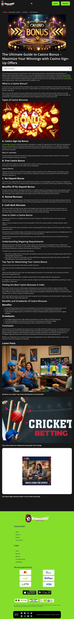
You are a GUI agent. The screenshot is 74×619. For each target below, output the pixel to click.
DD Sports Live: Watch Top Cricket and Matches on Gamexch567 (23, 394)
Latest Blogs (19, 562)
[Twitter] (31, 613)
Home (17, 532)
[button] (31, 3)
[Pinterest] (21, 616)
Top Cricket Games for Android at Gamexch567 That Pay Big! (21, 445)
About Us (18, 534)
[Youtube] (28, 616)
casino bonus (67, 78)
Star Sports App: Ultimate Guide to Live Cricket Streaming (21, 496)
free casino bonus (22, 265)
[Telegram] (24, 613)
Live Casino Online (20, 559)
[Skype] (31, 616)
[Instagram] (28, 613)
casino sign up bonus (9, 144)
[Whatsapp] (24, 616)
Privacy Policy (19, 540)
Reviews (18, 537)
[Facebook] (21, 613)
